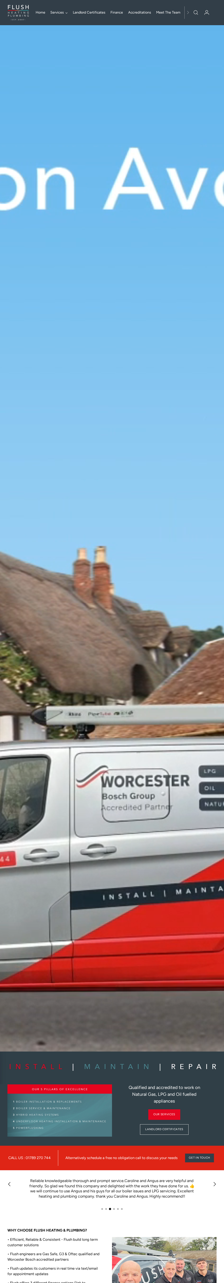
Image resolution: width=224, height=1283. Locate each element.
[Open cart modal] (214, 12)
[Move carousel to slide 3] (110, 1209)
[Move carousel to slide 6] (122, 1209)
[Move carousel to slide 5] (118, 1209)
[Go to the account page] (205, 12)
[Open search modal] (195, 12)
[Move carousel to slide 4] (114, 1209)
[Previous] (9, 1184)
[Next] (188, 12)
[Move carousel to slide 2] (106, 1209)
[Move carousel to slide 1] (102, 1209)
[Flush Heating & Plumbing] (18, 12)
